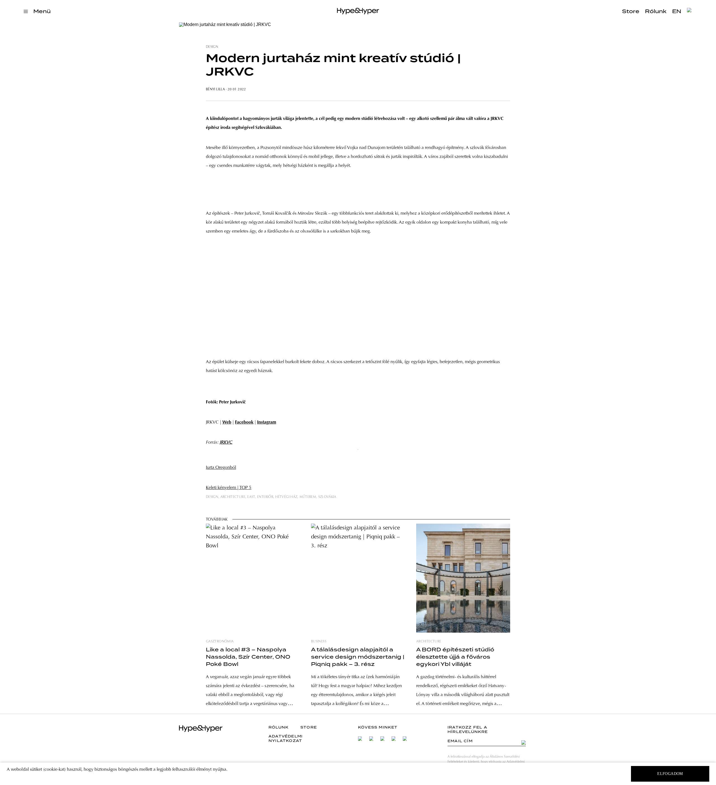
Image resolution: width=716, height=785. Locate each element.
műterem (308, 497)
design (212, 47)
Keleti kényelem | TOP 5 (228, 488)
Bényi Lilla (215, 89)
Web (226, 422)
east (251, 497)
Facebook (244, 422)
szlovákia (327, 497)
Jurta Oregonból (221, 467)
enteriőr (265, 497)
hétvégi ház (286, 497)
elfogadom (670, 774)
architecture (232, 497)
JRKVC (226, 442)
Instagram (266, 422)
